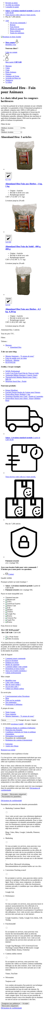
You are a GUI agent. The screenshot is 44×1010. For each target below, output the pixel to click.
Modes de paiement (17, 29)
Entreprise (9, 744)
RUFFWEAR (10, 362)
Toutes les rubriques (17, 33)
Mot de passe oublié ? (13, 684)
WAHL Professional (12, 371)
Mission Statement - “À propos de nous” (19, 356)
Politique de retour (12, 662)
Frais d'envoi (14, 27)
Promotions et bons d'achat (14, 669)
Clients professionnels (13, 673)
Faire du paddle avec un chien (16, 358)
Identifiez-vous (10, 45)
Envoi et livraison (11, 660)
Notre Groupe (10, 712)
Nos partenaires (10, 702)
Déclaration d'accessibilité (14, 736)
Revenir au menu (11, 3)
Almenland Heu (15, 347)
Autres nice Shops (11, 746)
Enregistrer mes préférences (11, 1003)
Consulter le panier (12, 7)
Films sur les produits (13, 700)
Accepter (5, 794)
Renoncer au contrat (8, 750)
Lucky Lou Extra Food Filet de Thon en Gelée (22, 373)
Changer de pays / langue (27, 720)
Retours (12, 25)
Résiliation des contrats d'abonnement (18, 740)
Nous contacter (15, 31)
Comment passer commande (15, 658)
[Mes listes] (7, 56)
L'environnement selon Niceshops (17, 696)
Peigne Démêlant (11, 390)
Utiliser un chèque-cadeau (14, 689)
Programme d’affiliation (13, 704)
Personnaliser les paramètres (11, 796)
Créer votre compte (12, 682)
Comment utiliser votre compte (16, 667)
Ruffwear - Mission (12, 360)
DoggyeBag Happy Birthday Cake (17, 394)
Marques (8, 345)
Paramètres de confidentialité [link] (15, 738)
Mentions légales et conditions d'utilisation (20, 728)
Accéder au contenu (12, 5)
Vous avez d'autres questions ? (16, 671)
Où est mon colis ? (12, 686)
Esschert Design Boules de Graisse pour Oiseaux (22, 392)
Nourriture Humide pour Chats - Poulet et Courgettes (24, 396)
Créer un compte (11, 52)
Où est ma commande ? (18, 23)
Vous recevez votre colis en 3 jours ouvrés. (20, 15)
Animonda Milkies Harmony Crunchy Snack (21, 375)
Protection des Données (13, 730)
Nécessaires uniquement (18, 794)
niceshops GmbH (17, 724)
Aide (7, 21)
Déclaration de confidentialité (11, 801)
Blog (7, 698)
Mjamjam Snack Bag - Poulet (15, 381)
